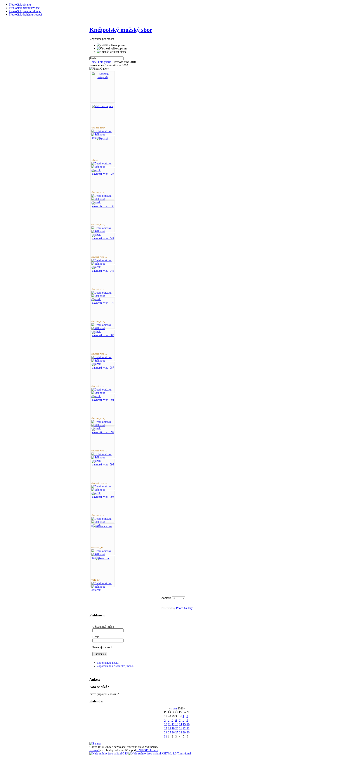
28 (180, 732)
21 (180, 728)
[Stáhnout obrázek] (102, 590)
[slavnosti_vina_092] (103, 432)
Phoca (179, 608)
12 (173, 724)
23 (188, 728)
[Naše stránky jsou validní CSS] (109, 753)
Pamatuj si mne (101, 647)
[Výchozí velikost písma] (112, 48)
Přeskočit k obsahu (20, 4)
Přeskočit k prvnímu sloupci (25, 11)
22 (184, 728)
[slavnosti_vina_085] (103, 335)
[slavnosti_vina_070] (103, 303)
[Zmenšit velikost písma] (111, 52)
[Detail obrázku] (101, 131)
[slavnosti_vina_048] (103, 270)
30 (188, 732)
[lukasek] (102, 138)
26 (173, 732)
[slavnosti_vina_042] (103, 238)
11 (169, 724)
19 (173, 728)
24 (165, 732)
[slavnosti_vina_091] (103, 399)
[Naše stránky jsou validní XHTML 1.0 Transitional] (160, 753)
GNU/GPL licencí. (147, 750)
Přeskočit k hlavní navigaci (24, 7)
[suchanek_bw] (102, 526)
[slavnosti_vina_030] (103, 206)
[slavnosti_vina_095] (103, 496)
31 (165, 736)
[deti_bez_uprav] (102, 106)
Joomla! (94, 750)
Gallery (188, 608)
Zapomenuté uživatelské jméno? (115, 666)
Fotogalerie (104, 61)
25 (169, 732)
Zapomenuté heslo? (108, 662)
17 (165, 728)
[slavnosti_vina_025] (103, 173)
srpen (174, 708)
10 (165, 724)
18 (169, 728)
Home (93, 61)
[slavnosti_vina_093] (103, 464)
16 (188, 724)
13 (176, 724)
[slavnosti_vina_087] (103, 367)
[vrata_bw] (103, 558)
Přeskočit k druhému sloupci (25, 14)
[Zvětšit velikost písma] (111, 45)
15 (184, 724)
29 (184, 732)
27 (176, 732)
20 (176, 728)
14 (180, 724)
